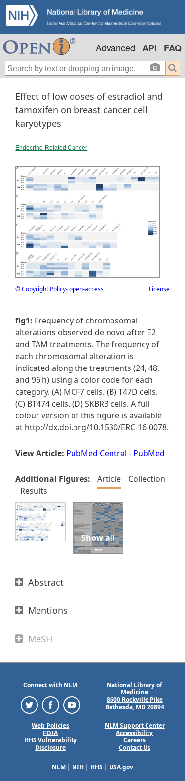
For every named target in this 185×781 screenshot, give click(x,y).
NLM (59, 767)
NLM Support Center (135, 725)
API (149, 48)
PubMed (149, 453)
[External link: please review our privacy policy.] (29, 704)
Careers (134, 740)
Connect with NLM (50, 685)
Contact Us (134, 747)
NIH (78, 767)
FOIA (50, 733)
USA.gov (121, 767)
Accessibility (134, 733)
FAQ (173, 48)
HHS (96, 767)
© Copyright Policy (40, 289)
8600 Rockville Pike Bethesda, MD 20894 (134, 703)
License (159, 289)
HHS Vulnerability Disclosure (50, 744)
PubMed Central (96, 453)
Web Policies (50, 725)
